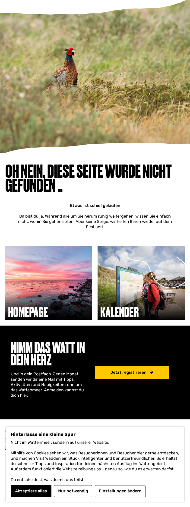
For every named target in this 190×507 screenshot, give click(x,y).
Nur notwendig (73, 491)
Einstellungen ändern (120, 491)
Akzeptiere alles (31, 491)
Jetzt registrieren (128, 372)
